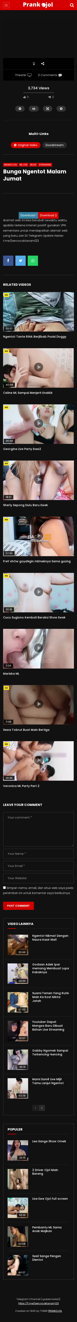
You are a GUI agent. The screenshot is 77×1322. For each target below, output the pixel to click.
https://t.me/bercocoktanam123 (38, 1303)
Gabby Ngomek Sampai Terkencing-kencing (50, 1052)
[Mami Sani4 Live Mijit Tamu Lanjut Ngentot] (18, 1088)
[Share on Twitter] (20, 261)
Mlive (33, 164)
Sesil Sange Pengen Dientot (46, 1258)
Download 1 (28, 215)
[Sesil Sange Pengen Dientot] (18, 1265)
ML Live (23, 164)
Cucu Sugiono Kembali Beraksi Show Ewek (34, 617)
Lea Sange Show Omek (49, 1141)
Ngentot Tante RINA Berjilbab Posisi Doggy (34, 337)
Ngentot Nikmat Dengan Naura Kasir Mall (50, 938)
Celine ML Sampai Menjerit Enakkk (28, 393)
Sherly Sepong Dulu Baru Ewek (25, 505)
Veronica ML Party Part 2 (21, 786)
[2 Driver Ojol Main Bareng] (18, 1179)
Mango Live (10, 164)
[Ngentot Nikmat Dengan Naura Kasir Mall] (18, 945)
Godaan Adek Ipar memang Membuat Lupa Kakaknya (50, 968)
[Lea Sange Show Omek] (18, 1150)
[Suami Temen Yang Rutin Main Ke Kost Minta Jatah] (18, 1002)
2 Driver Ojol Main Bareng (45, 1172)
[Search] (72, 5)
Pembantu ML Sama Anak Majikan (47, 1229)
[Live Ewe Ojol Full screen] (18, 1208)
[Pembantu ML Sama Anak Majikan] (18, 1236)
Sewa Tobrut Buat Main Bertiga (26, 730)
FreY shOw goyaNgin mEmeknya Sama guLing (37, 561)
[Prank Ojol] (38, 5)
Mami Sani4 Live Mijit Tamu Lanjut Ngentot (48, 1081)
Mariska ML (11, 674)
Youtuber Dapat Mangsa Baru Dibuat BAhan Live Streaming (48, 1026)
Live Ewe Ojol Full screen (50, 1199)
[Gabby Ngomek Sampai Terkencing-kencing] (18, 1060)
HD (6, 295)
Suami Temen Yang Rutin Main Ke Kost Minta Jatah (50, 997)
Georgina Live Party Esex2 (22, 449)
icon (38, 310)
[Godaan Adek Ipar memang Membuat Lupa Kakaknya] (18, 973)
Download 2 (48, 215)
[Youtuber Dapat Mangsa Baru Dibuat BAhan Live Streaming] (18, 1031)
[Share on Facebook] (8, 261)
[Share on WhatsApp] (33, 261)
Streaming (45, 164)
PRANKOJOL (55, 1311)
